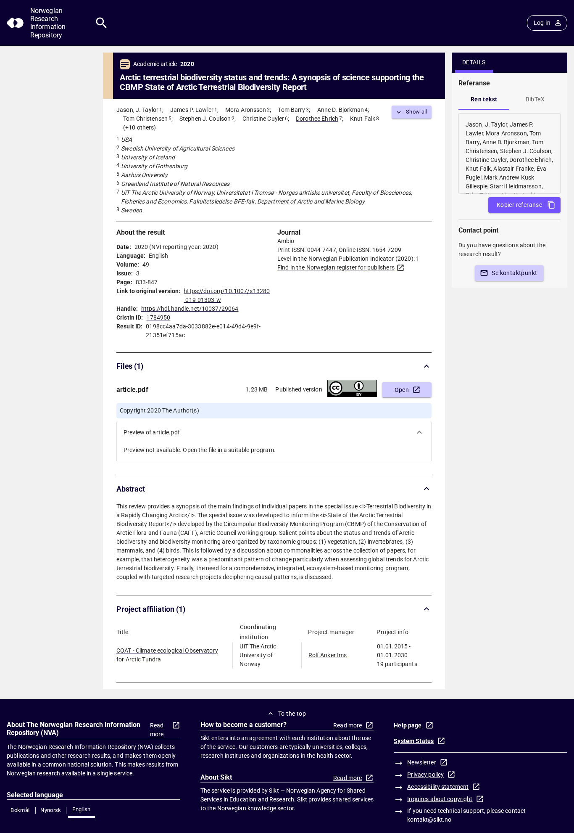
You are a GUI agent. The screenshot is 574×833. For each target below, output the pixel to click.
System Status (414, 741)
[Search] (101, 23)
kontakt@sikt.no (429, 819)
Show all (416, 111)
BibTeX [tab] (535, 99)
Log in (542, 22)
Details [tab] (474, 62)
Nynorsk (50, 810)
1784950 (158, 317)
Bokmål (20, 810)
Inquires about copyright (439, 799)
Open (402, 389)
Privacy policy (425, 774)
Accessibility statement (438, 786)
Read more (157, 730)
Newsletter (421, 762)
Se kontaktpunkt (514, 273)
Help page (407, 725)
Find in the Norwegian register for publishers (336, 267)
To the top (292, 713)
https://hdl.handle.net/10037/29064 (189, 308)
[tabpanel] (509, 153)
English (81, 809)
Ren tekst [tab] (484, 99)
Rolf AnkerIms (327, 655)
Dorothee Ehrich (317, 118)
